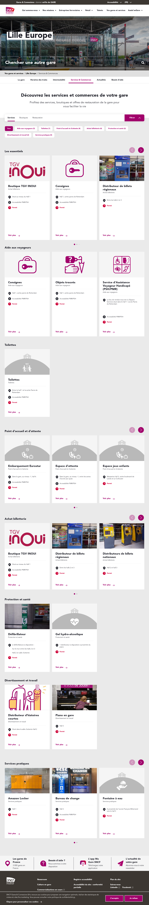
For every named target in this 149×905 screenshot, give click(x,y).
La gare (21, 80)
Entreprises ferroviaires (69, 10)
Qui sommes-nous (30, 10)
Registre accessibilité (83, 880)
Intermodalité (59, 80)
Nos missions (48, 10)
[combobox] (74, 63)
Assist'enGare (134, 10)
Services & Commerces (81, 80)
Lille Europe (31, 74)
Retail (87, 10)
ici (74, 897)
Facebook (126, 887)
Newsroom (42, 880)
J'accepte (114, 898)
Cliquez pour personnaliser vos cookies (22, 902)
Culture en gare (44, 885)
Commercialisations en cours (49, 890)
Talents (100, 10)
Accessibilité (112, 2)
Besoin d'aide (117, 80)
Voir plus (12, 235)
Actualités (101, 80)
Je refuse (134, 898)
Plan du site (115, 880)
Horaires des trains (38, 80)
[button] (141, 150)
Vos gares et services (116, 10)
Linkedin (114, 887)
